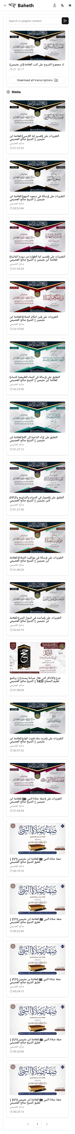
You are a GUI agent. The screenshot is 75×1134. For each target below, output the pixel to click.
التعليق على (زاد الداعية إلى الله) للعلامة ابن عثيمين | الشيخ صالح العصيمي (34, 439)
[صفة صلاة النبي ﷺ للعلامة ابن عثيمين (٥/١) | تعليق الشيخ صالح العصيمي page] (37, 1079)
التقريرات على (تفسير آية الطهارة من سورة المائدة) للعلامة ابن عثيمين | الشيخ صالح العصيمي (37, 258)
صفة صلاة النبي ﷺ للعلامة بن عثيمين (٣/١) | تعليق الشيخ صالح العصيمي (35, 981)
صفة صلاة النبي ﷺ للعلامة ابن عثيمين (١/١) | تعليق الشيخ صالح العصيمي (35, 860)
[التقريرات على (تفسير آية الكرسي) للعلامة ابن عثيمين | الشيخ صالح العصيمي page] (37, 116)
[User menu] (54, 5)
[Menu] (5, 5)
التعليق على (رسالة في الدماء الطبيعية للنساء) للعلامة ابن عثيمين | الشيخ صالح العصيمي (35, 379)
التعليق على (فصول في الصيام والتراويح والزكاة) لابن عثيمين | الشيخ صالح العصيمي (37, 499)
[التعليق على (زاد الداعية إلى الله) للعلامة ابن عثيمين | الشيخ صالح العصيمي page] (37, 417)
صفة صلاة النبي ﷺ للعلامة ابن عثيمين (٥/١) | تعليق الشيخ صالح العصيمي (35, 1101)
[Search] (65, 20)
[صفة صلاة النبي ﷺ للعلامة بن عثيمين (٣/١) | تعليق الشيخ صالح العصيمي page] (37, 959)
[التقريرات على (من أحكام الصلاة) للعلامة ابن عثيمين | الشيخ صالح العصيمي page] (37, 296)
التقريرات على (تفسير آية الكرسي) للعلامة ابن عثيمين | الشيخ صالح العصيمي (34, 138)
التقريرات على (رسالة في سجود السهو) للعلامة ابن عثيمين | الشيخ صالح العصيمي (37, 198)
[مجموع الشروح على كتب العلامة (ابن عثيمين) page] (63, 64)
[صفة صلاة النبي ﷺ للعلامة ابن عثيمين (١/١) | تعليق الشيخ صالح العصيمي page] (37, 838)
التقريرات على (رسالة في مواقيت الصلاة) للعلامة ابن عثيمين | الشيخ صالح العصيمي (36, 559)
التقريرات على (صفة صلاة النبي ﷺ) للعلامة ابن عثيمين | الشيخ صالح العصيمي (36, 800)
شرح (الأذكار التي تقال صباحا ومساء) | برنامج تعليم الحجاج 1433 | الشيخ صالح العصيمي (35, 680)
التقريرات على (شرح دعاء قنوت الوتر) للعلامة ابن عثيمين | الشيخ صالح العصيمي (36, 740)
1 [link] (37, 1124)
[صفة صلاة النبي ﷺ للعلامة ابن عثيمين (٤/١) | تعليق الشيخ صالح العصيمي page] (37, 1019)
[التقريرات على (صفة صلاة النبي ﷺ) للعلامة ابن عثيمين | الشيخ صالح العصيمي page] (37, 778)
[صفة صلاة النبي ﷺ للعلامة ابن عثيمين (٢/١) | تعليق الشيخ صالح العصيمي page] (37, 899)
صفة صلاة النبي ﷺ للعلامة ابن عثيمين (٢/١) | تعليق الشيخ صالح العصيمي (36, 921)
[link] (28, 1124)
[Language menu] (62, 5)
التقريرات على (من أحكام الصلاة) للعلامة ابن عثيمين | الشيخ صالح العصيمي (34, 318)
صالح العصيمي (17, 143)
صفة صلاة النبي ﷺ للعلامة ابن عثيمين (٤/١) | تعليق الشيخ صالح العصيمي (36, 1041)
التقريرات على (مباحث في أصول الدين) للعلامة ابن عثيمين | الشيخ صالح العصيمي (35, 619)
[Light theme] (70, 5)
